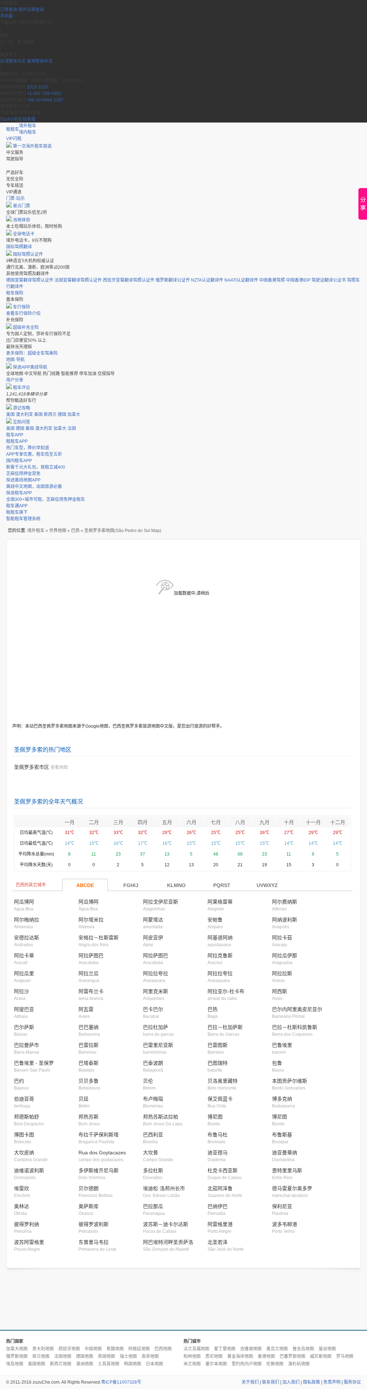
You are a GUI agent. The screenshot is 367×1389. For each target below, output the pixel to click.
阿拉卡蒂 (24, 955)
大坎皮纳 (24, 1152)
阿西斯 (279, 991)
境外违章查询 (31, 9)
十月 (289, 822)
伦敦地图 (274, 1363)
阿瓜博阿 (24, 902)
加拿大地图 (17, 1348)
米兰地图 (192, 1363)
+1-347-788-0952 (44, 93)
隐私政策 (311, 1382)
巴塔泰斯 (88, 1063)
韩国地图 (132, 1363)
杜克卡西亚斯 (223, 1170)
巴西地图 (163, 1348)
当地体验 (21, 219)
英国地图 (106, 1356)
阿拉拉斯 (282, 973)
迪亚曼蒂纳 (284, 1152)
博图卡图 (24, 1134)
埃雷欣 (21, 1188)
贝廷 (83, 1099)
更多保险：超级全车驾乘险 (32, 353)
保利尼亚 (282, 1206)
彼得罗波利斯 (93, 1224)
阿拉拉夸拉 (155, 973)
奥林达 (21, 1206)
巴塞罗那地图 (292, 1356)
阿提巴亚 (24, 1009)
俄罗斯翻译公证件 (173, 280)
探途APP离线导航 (30, 367)
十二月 (337, 822)
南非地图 (150, 1356)
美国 (10, 414)
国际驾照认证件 (28, 254)
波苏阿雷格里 (29, 1242)
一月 (70, 822)
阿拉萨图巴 (91, 955)
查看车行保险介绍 (23, 313)
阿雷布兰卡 (91, 991)
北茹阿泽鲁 (220, 1188)
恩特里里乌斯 (287, 1170)
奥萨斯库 (88, 1206)
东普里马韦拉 (93, 1242)
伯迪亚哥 (24, 1099)
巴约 (19, 1081)
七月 (216, 822)
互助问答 (21, 422)
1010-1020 (37, 87)
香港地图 (266, 1356)
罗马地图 (344, 1356)
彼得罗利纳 (26, 1224)
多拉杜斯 (153, 1170)
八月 (240, 822)
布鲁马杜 (218, 1134)
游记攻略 (21, 408)
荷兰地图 (40, 1356)
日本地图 (154, 1363)
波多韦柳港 (284, 1224)
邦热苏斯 (88, 1117)
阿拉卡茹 (282, 937)
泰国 (38, 414)
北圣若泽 (218, 1242)
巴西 (75, 530)
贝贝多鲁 (88, 1081)
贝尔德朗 (88, 1188)
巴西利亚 (153, 1134)
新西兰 (50, 414)
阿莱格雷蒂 (220, 902)
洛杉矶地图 (299, 1363)
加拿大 (73, 414)
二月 (94, 822)
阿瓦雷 (86, 1009)
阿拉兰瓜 (88, 973)
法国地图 (62, 1356)
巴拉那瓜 (153, 1206)
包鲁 (277, 1063)
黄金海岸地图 (240, 1356)
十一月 (313, 822)
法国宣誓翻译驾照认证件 (78, 280)
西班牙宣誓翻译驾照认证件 (128, 280)
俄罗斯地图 (17, 1356)
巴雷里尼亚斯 (158, 1045)
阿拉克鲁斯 (220, 955)
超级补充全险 (26, 327)
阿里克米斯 (155, 991)
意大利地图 (43, 1348)
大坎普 (150, 1152)
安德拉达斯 (26, 937)
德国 (62, 414)
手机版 (6, 16)
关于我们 (250, 1382)
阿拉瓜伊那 (284, 955)
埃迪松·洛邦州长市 (164, 1188)
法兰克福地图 (196, 1348)
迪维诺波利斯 (29, 1170)
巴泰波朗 (153, 1063)
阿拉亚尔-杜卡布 (226, 991)
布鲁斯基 (282, 1134)
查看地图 (59, 767)
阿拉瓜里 (24, 973)
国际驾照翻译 (19, 246)
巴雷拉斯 (88, 1045)
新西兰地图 (60, 1363)
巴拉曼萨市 (26, 1045)
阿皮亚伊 (153, 937)
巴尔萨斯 (24, 1027)
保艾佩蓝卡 (220, 1099)
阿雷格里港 (220, 1224)
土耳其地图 (108, 1363)
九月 (264, 822)
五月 (167, 822)
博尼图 (215, 1117)
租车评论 (21, 387)
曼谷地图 (327, 1348)
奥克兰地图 (277, 1348)
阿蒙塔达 (153, 920)
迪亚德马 (218, 1152)
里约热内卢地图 (247, 1363)
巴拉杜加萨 (155, 1027)
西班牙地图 (69, 1348)
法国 (71, 428)
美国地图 (36, 1363)
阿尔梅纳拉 (26, 920)
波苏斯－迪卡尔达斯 (165, 1224)
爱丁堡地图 (224, 1348)
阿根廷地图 (139, 1348)
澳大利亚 (24, 414)
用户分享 (14, 380)
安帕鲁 (215, 920)
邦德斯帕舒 (26, 1117)
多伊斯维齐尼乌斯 (98, 1170)
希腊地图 (115, 1348)
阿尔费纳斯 (284, 902)
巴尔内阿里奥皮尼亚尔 (297, 1009)
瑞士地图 (128, 1356)
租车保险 (14, 293)
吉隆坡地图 (251, 1348)
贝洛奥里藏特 (223, 1081)
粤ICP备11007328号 (121, 1382)
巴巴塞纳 (88, 1027)
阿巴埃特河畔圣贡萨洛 (168, 1242)
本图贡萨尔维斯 (289, 1081)
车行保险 (21, 307)
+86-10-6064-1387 (45, 99)
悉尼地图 (214, 1356)
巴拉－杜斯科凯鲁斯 (294, 1027)
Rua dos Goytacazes (102, 1152)
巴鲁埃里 (282, 1045)
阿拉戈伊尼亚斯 (160, 902)
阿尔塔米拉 (91, 920)
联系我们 (270, 1382)
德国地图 (84, 1356)
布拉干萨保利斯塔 (98, 1134)
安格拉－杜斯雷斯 (98, 937)
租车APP (14, 434)
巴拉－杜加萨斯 (225, 1027)
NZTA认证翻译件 (207, 280)
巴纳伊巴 (218, 1206)
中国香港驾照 (272, 280)
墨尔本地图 (216, 1363)
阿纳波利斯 (284, 920)
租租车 (12, 129)
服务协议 (352, 1382)
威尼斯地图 (321, 1356)
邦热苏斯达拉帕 (160, 1117)
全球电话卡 (23, 233)
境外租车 (27, 125)
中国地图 (93, 1348)
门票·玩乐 (15, 198)
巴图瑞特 (218, 1063)
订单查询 (8, 9)
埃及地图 (14, 1363)
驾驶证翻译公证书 (328, 280)
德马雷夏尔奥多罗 (292, 1188)
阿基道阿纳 (220, 937)
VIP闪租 (14, 138)
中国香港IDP (298, 280)
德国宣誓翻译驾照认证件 (29, 280)
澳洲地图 (84, 1363)
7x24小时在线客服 (17, 119)
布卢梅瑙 (153, 1099)
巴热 (213, 1009)
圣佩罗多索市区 (31, 767)
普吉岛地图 (303, 1348)
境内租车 (27, 132)
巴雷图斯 (218, 1045)
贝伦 (148, 1081)
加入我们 (291, 1382)
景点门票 (21, 206)
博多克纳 (282, 1099)
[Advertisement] (183, 1299)
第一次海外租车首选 (32, 146)
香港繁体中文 (40, 61)
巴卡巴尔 (153, 1009)
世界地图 (57, 530)
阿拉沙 (21, 991)
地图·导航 (15, 359)
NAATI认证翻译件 (241, 280)
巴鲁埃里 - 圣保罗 (34, 1063)
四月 (143, 822)
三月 (118, 822)
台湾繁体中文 (13, 61)
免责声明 (331, 1382)
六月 (191, 822)
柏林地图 (192, 1356)
